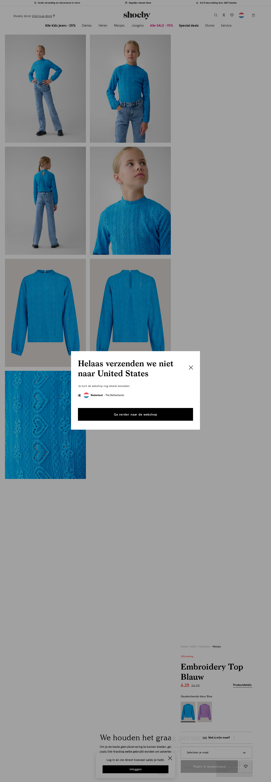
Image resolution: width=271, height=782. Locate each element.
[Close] (191, 368)
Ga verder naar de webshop (135, 414)
